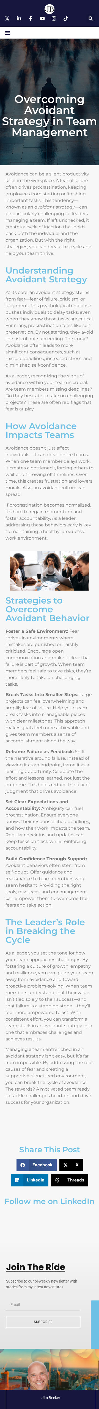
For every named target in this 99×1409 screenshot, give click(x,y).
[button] (90, 18)
